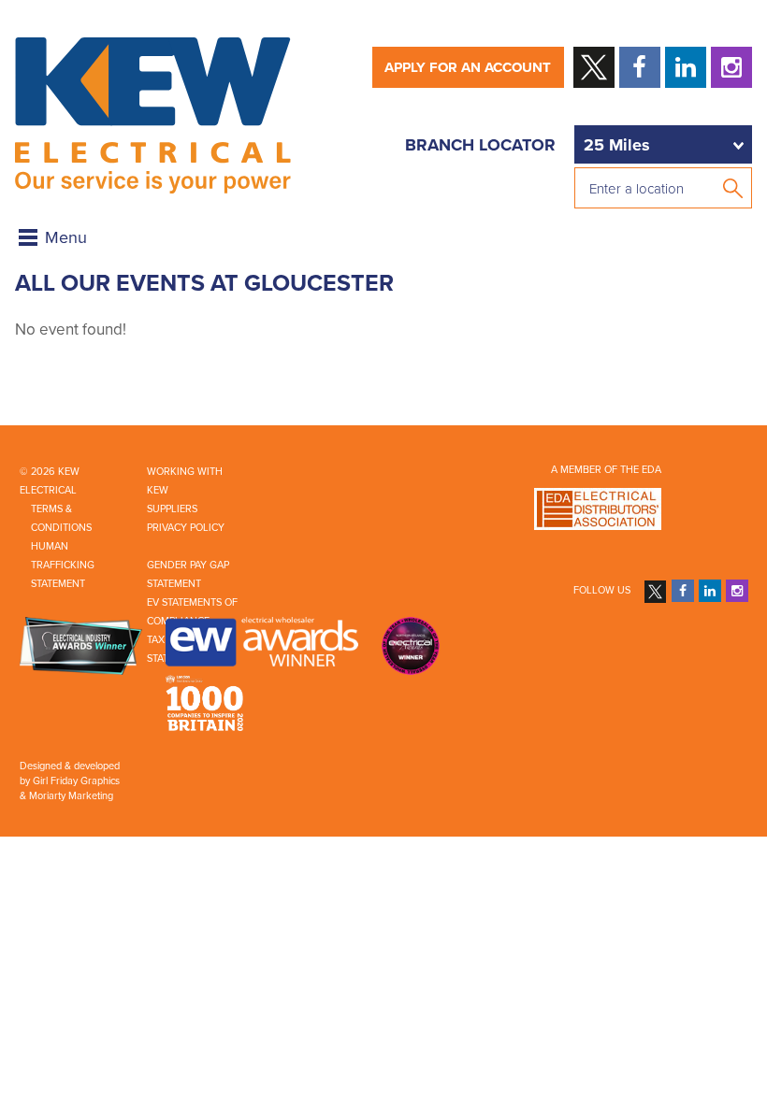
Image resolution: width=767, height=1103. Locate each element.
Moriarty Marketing (71, 796)
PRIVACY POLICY (185, 528)
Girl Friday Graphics (76, 781)
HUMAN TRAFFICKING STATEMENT (62, 565)
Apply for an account (467, 67)
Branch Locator (480, 145)
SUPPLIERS (172, 509)
